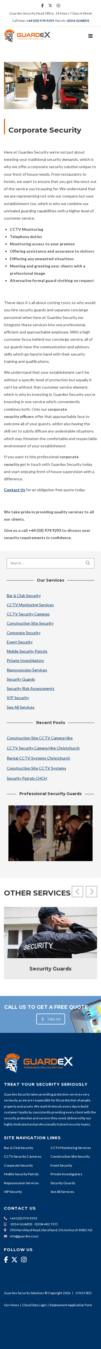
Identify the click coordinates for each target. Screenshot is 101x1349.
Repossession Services (27, 670)
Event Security (20, 642)
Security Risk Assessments (30, 688)
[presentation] (77, 891)
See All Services (21, 707)
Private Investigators (25, 660)
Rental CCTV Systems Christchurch (38, 758)
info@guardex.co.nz (24, 1236)
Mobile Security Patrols (27, 651)
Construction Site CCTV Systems (36, 768)
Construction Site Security (30, 623)
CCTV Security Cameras (28, 614)
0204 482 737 (46, 1224)
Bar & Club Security (24, 595)
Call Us (54, 1019)
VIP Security (18, 697)
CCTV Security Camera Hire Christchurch (43, 748)
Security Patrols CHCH (27, 778)
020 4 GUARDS (78, 20)
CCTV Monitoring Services (30, 604)
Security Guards (21, 679)
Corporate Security (23, 632)
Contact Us (14, 489)
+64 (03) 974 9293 (40, 20)
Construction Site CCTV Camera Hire (40, 737)
